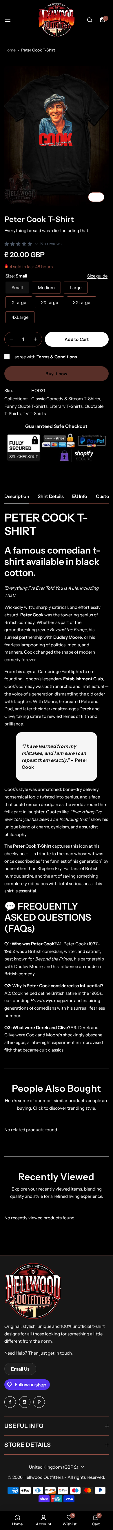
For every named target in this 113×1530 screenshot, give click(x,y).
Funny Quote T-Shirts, (27, 406)
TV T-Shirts (34, 413)
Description (16, 496)
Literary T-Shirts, (67, 406)
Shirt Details (50, 496)
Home (10, 50)
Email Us (20, 1369)
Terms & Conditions (57, 357)
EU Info (79, 496)
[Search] (89, 19)
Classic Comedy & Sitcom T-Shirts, (66, 398)
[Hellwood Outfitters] (56, 19)
